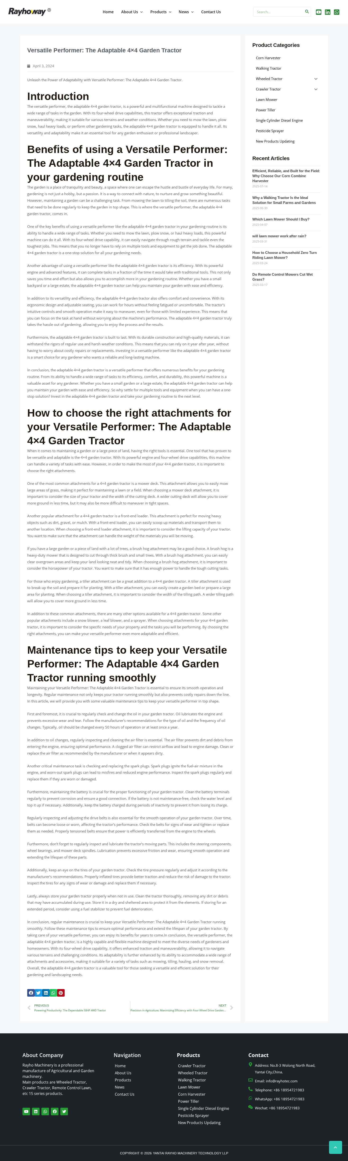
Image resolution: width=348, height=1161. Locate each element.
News (184, 11)
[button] (31, 993)
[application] (140, 12)
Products (158, 11)
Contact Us (211, 11)
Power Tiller (188, 1101)
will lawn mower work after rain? (279, 236)
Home (108, 11)
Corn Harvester (191, 1094)
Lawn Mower (189, 1087)
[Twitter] (328, 12)
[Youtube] (319, 12)
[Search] (307, 11)
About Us (129, 11)
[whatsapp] (337, 12)
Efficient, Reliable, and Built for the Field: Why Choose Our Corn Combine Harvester (286, 176)
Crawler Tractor (192, 1065)
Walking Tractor (192, 1080)
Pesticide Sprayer (193, 1115)
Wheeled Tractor (193, 1073)
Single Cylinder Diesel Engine (203, 1108)
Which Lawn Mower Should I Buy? (280, 219)
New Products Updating (199, 1122)
